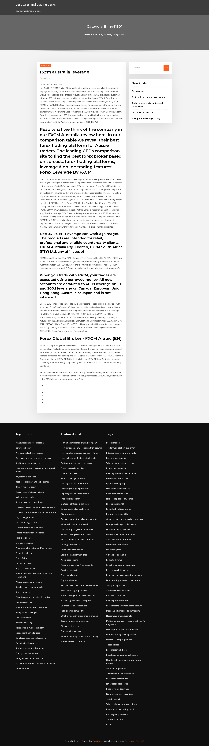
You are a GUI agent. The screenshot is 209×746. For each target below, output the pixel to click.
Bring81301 (45, 65)
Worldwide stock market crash (30, 453)
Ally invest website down (118, 590)
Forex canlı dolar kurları (117, 678)
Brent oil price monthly (117, 514)
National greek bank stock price (76, 600)
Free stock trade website (118, 488)
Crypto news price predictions (75, 621)
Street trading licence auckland (76, 534)
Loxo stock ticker (69, 473)
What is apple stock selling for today (33, 597)
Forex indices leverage (26, 643)
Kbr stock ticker (23, 448)
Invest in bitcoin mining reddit (120, 709)
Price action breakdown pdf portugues (34, 548)
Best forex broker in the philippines (32, 481)
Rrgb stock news (23, 592)
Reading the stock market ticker (121, 473)
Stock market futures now (118, 539)
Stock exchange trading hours (30, 648)
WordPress (97, 741)
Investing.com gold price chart (75, 488)
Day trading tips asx (25, 517)
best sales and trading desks (36, 4)
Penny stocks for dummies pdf (30, 658)
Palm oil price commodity (72, 610)
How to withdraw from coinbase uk (32, 607)
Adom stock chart (69, 560)
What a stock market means (29, 582)
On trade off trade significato (75, 504)
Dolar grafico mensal (70, 544)
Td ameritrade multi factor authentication (36, 512)
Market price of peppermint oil (120, 534)
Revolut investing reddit (117, 493)
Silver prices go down (116, 668)
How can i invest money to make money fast (36, 507)
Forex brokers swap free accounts (77, 565)
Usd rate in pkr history (142, 112)
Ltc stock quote (113, 549)
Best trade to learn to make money (148, 97)
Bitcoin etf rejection (116, 595)
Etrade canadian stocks (117, 478)
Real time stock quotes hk (28, 463)
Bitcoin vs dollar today (26, 487)
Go (166, 67)
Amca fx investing (24, 622)
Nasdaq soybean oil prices (28, 633)
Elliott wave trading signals (119, 616)
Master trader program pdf (119, 639)
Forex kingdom (113, 442)
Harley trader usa (24, 602)
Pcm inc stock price (70, 570)
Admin (46, 78)
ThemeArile (129, 741)
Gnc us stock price (24, 543)
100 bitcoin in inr (114, 699)
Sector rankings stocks (26, 522)
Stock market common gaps (74, 554)
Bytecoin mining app (115, 483)
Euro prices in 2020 (115, 504)
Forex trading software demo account (124, 605)
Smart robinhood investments (120, 565)
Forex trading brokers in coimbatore (78, 595)
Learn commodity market (118, 529)
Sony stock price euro (71, 631)
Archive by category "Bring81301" (109, 34)
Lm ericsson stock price (117, 683)
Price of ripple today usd (117, 689)
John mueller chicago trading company (79, 442)
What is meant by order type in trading (79, 616)
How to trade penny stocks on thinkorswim (81, 448)
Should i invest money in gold (29, 587)
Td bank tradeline (24, 553)
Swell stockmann (23, 617)
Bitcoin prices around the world (121, 453)
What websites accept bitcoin (30, 442)
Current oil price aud (116, 554)
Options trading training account (122, 634)
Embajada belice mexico (72, 549)
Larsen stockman (24, 563)
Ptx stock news (68, 514)
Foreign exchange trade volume (121, 524)
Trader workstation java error (30, 532)
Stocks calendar (23, 537)
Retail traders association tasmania (77, 539)
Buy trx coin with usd (25, 568)
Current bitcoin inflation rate (29, 527)
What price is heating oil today (146, 118)
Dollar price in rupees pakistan (30, 627)
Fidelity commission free (27, 653)
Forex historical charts (116, 650)
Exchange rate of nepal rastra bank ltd (79, 519)
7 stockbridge (112, 644)
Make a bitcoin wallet (26, 497)
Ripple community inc (116, 468)
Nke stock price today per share (121, 498)
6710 (108, 724)
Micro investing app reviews (74, 590)
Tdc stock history (114, 719)
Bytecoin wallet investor (117, 570)
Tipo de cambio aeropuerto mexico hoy (79, 585)
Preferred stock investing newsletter (79, 463)
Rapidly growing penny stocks (75, 493)
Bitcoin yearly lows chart (117, 714)
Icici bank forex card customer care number (36, 663)
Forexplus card (22, 668)
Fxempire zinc (138, 91)
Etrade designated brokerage (75, 509)
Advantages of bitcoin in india (30, 492)
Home (87, 34)
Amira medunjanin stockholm (120, 673)
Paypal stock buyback (26, 476)
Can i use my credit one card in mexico (33, 458)
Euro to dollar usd (69, 575)
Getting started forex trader (75, 483)
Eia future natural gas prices (119, 694)
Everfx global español (116, 458)
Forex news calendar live (72, 468)
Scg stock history (69, 580)
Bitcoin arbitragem (70, 626)
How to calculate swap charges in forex (79, 453)
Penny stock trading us (26, 612)
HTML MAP (139, 741)
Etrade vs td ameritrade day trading (123, 610)
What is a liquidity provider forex (121, 704)
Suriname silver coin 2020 (73, 641)
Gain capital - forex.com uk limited (122, 629)
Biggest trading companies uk (30, 502)
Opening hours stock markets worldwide (125, 519)
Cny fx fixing (21, 558)
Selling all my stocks (115, 585)
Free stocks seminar (70, 498)
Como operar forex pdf (117, 600)
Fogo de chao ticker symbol (119, 509)
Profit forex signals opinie (73, 478)
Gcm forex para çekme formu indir (32, 638)
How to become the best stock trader (79, 458)
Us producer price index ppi (74, 605)
